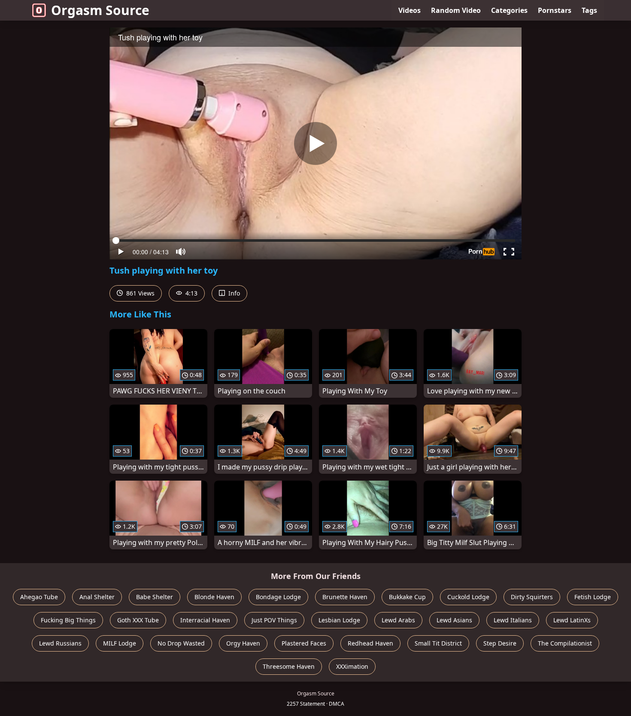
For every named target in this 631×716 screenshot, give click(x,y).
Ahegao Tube (39, 597)
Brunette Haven (344, 597)
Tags (589, 10)
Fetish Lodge (592, 597)
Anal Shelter (97, 597)
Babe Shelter (154, 597)
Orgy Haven (243, 643)
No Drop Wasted (181, 643)
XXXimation (352, 666)
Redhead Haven (370, 643)
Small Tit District (438, 643)
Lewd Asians (454, 620)
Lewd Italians (513, 620)
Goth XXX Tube (138, 620)
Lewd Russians (60, 643)
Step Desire (499, 643)
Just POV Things (274, 620)
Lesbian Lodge (339, 620)
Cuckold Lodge (468, 597)
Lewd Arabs (398, 620)
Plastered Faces (304, 643)
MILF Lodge (119, 643)
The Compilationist (565, 643)
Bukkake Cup (407, 597)
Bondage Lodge (278, 597)
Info (233, 293)
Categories (509, 10)
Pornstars (554, 10)
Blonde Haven (214, 597)
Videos (409, 10)
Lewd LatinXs (572, 620)
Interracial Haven (205, 620)
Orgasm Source (100, 10)
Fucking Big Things (68, 620)
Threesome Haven (289, 666)
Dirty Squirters (532, 597)
